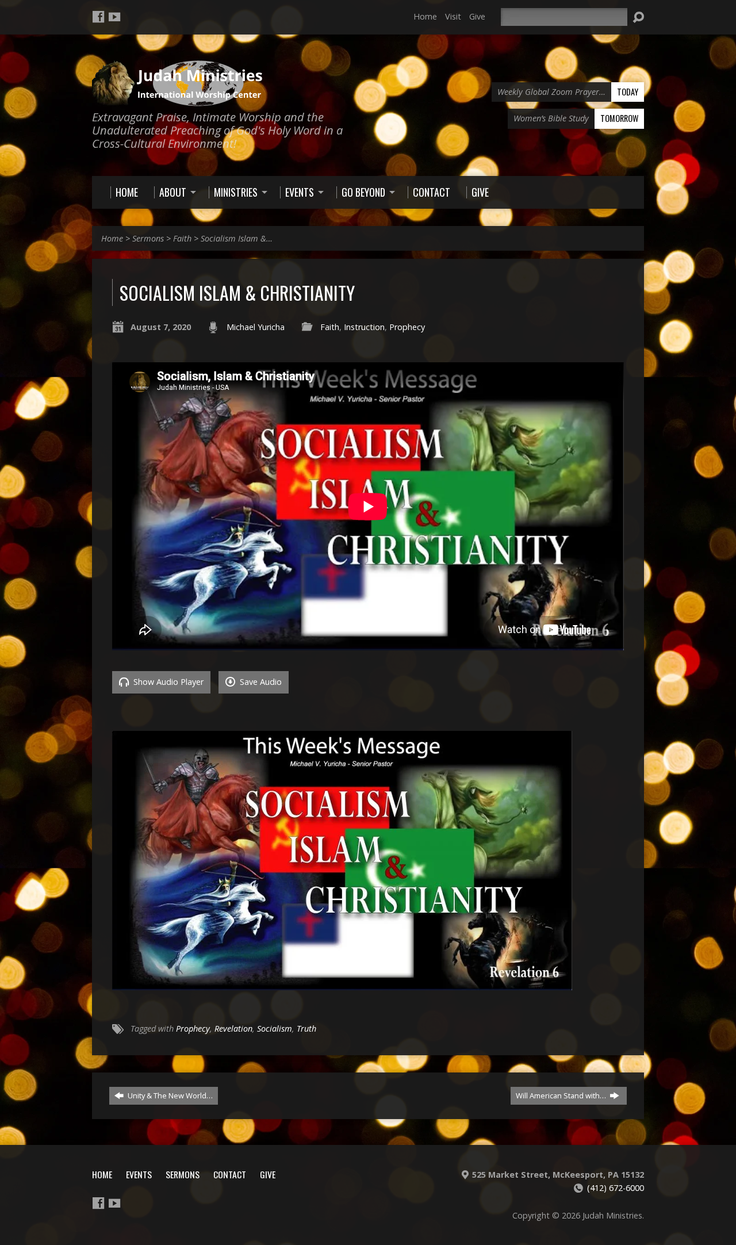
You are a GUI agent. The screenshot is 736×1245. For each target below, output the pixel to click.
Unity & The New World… (169, 1095)
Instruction (364, 326)
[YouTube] (114, 16)
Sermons (148, 238)
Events (139, 1174)
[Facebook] (98, 16)
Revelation (233, 1028)
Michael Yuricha (256, 326)
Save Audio (259, 681)
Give (477, 16)
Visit (453, 16)
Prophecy (407, 326)
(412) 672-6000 (615, 1187)
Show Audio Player (167, 681)
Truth (306, 1028)
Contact (229, 1174)
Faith (182, 238)
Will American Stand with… (562, 1095)
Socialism (274, 1028)
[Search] (638, 17)
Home (425, 16)
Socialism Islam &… (237, 238)
